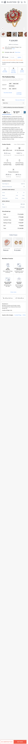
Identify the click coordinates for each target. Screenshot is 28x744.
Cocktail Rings (17, 315)
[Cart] (22, 2)
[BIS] (6, 112)
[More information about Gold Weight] (10, 155)
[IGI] (16, 112)
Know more (13, 292)
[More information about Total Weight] (8, 183)
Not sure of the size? (20, 100)
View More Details (8, 92)
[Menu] (2, 2)
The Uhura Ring (6, 248)
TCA (13, 48)
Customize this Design (19, 93)
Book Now (17, 52)
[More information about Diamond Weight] (23, 155)
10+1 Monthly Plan (7, 742)
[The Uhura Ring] (7, 242)
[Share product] (2, 28)
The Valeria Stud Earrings (18, 248)
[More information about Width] (20, 176)
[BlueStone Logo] (10, 2)
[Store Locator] (18, 2)
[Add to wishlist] (24, 28)
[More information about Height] (10, 176)
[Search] (25, 2)
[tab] (3, 34)
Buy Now (20, 742)
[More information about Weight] (6, 207)
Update (19, 57)
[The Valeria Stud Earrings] (18, 242)
